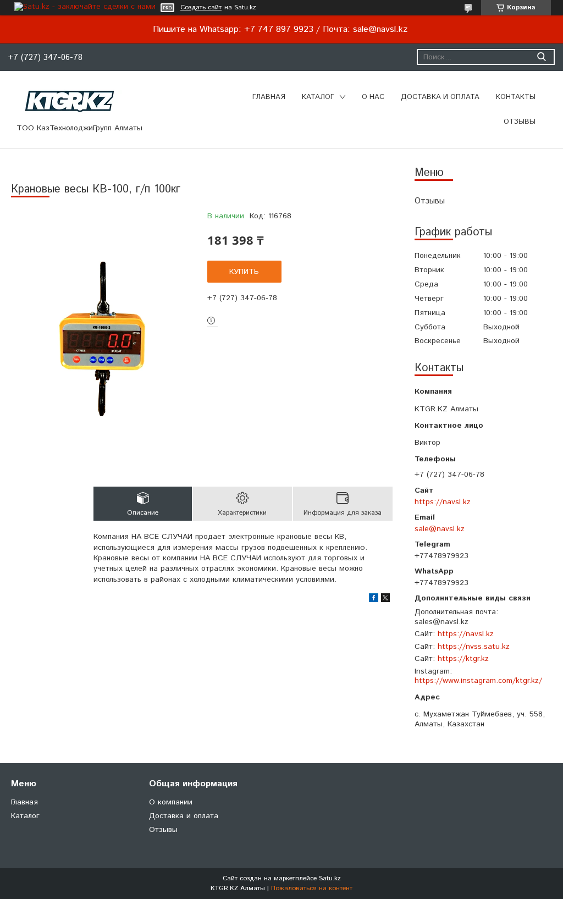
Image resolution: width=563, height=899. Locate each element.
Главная (268, 97)
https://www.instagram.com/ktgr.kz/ (478, 680)
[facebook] (373, 599)
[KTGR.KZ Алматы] (70, 101)
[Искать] (541, 57)
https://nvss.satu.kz (474, 646)
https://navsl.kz (443, 502)
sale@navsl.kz (440, 528)
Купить (244, 271)
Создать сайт (201, 8)
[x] (385, 599)
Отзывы (520, 122)
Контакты (516, 97)
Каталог (318, 97)
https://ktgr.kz (463, 658)
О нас (373, 97)
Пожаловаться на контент (311, 888)
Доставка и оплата (440, 97)
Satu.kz (330, 878)
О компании (170, 802)
